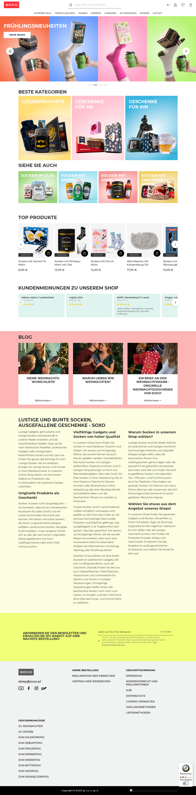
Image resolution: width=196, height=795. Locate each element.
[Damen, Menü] (89, 12)
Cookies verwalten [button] (140, 701)
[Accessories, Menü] (138, 12)
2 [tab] (95, 85)
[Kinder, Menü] (151, 12)
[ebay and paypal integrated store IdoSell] (154, 790)
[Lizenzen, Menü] (118, 12)
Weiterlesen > (43, 400)
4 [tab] (105, 85)
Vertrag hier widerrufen (91, 681)
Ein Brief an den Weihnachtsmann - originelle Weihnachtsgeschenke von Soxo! (153, 385)
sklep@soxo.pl (29, 681)
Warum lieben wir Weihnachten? (98, 380)
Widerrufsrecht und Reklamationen (141, 683)
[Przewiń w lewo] (10, 51)
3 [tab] (100, 85)
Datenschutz (135, 695)
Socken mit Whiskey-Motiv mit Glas (68, 263)
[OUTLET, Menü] (164, 12)
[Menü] (191, 765)
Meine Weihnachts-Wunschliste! (43, 380)
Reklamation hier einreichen (93, 675)
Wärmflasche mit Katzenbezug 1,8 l (138, 263)
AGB (129, 690)
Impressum (134, 675)
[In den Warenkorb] (48, 253)
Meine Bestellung (85, 670)
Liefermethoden (138, 712)
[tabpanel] (98, 48)
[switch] (186, 783)
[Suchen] (71, 5)
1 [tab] (90, 85)
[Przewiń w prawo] (186, 51)
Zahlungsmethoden (141, 707)
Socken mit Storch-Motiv (103, 263)
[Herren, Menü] (103, 12)
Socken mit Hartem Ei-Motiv (32, 263)
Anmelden (166, 631)
